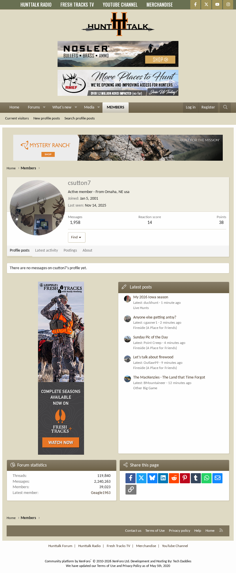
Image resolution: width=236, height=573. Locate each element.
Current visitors (17, 118)
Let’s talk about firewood (153, 357)
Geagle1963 (101, 493)
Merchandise (146, 546)
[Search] (225, 107)
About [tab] (87, 250)
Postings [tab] (70, 250)
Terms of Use (155, 531)
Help (197, 531)
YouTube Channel (175, 546)
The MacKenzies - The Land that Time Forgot (169, 377)
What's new (61, 107)
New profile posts (46, 118)
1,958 (75, 222)
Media (89, 107)
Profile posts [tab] (19, 250)
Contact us (133, 531)
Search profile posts (79, 118)
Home (14, 107)
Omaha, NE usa (117, 192)
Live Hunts (141, 308)
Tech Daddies (182, 561)
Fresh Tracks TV (118, 546)
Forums (34, 107)
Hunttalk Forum (60, 546)
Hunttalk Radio (89, 546)
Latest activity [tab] (46, 250)
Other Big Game (145, 388)
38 (221, 222)
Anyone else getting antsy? (154, 317)
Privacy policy (179, 531)
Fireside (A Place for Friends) (155, 328)
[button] (44, 107)
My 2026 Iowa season (150, 297)
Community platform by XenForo (87, 561)
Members (115, 107)
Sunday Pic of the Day (150, 337)
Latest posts (141, 287)
